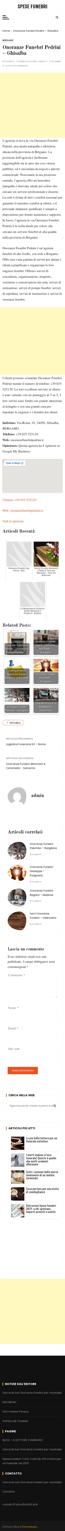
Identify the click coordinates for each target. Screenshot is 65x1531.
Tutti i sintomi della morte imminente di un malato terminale (42, 1175)
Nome (13, 1008)
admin (57, 61)
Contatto (8, 1491)
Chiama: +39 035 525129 (19, 500)
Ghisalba (15, 722)
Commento (16, 975)
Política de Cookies (15, 1421)
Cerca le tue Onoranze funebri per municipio (32, 1393)
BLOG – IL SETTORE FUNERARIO (22, 1440)
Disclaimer (9, 1402)
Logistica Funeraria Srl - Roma (26, 744)
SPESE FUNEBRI (33, 6)
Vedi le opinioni (12, 521)
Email (13, 1028)
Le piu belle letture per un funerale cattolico (41, 1139)
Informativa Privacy (15, 1411)
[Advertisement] (32, 105)
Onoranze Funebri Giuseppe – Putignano (41, 871)
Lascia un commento (17, 66)
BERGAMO (7, 40)
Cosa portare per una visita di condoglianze (42, 1190)
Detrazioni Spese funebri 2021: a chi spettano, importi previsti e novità (41, 1208)
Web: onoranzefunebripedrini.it (22, 510)
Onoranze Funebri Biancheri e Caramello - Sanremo (25, 766)
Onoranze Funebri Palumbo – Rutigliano (43, 846)
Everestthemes (30, 1526)
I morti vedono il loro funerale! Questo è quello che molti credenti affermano (41, 1159)
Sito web (14, 1049)
